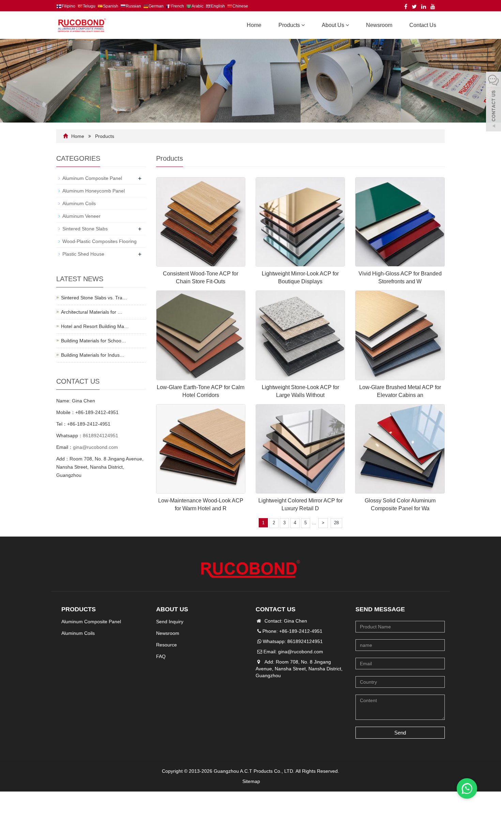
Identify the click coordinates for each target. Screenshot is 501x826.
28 (336, 522)
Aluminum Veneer (81, 216)
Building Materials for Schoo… (93, 340)
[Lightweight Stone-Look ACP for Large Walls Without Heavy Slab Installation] (300, 335)
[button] (303, 25)
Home (254, 25)
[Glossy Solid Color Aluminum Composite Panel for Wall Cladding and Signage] (399, 449)
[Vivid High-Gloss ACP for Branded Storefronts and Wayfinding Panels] (399, 222)
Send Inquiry (169, 621)
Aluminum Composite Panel (92, 178)
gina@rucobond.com (95, 447)
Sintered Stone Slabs (85, 228)
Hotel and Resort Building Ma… (95, 326)
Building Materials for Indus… (92, 355)
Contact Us (422, 25)
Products (289, 25)
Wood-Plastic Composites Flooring (99, 241)
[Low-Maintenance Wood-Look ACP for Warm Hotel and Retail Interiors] (200, 449)
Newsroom (379, 25)
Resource (166, 644)
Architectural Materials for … (91, 312)
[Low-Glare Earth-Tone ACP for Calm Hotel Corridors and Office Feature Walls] (200, 335)
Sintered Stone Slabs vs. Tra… (94, 297)
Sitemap (251, 781)
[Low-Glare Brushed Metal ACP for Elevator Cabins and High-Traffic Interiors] (399, 335)
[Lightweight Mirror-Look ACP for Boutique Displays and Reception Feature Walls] (300, 222)
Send (400, 733)
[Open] (493, 102)
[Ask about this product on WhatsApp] (467, 788)
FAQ (161, 656)
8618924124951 (100, 435)
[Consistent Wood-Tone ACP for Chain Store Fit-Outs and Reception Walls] (200, 222)
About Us (334, 25)
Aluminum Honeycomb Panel (93, 191)
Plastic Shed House (83, 254)
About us (172, 609)
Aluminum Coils (79, 203)
